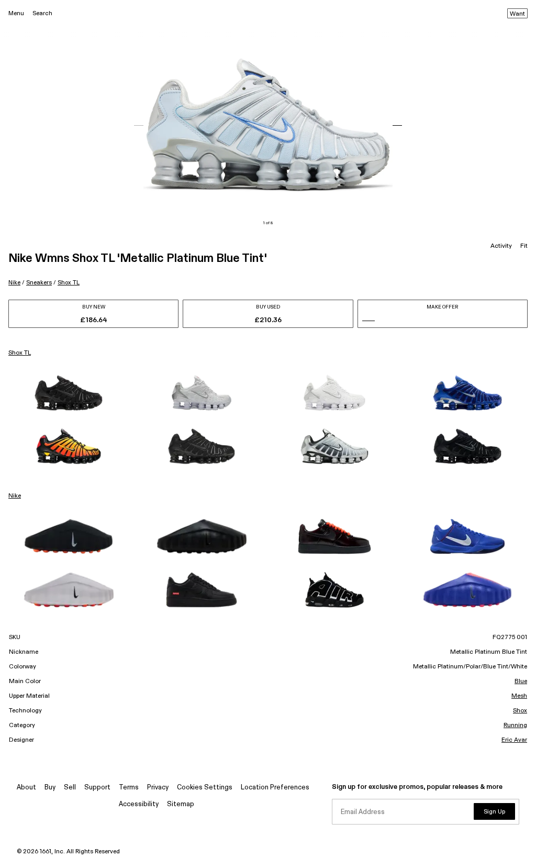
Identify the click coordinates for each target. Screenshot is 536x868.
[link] (68, 393)
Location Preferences (275, 787)
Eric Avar (514, 740)
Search (42, 13)
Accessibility (139, 804)
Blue (521, 681)
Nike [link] (14, 496)
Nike (14, 282)
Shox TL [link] (19, 353)
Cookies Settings (204, 787)
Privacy (158, 787)
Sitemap (180, 804)
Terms (129, 787)
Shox (520, 711)
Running (515, 725)
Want (517, 14)
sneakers (39, 282)
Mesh (519, 696)
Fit (524, 246)
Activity (501, 246)
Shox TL (69, 282)
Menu (16, 13)
